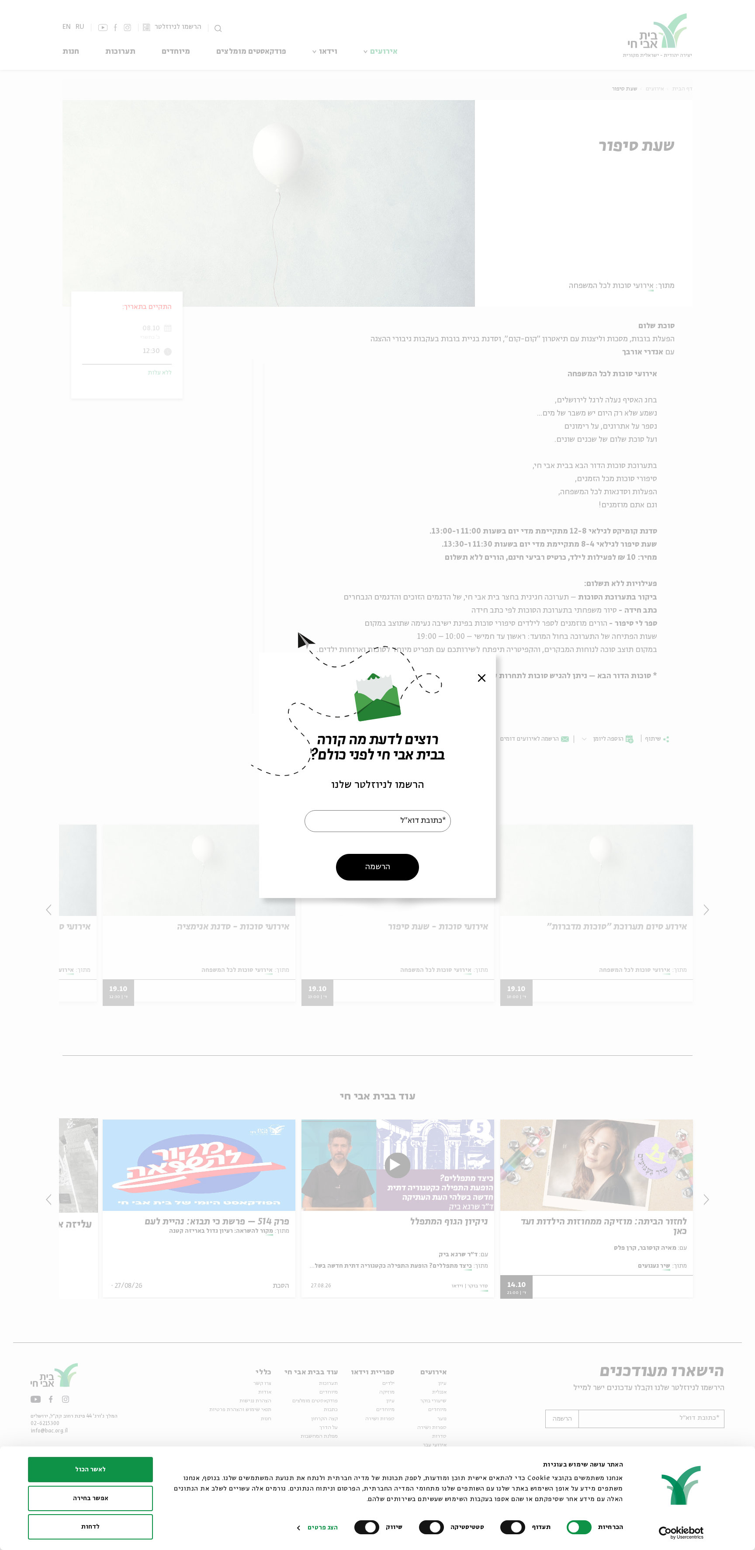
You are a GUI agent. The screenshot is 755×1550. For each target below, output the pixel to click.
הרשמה (377, 866)
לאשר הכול (90, 1470)
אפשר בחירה (90, 1498)
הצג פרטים (323, 1528)
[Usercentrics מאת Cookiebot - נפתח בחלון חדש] (681, 1533)
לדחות (90, 1527)
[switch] (515, 1527)
